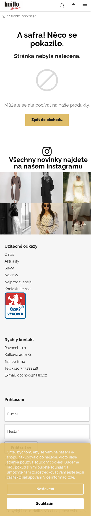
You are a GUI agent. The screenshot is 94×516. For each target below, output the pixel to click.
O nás (9, 254)
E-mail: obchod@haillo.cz (26, 375)
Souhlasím (45, 503)
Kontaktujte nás (18, 289)
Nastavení (45, 489)
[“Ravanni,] (15, 305)
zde (71, 477)
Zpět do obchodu (47, 120)
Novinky (11, 275)
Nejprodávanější (18, 282)
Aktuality (12, 261)
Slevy (9, 268)
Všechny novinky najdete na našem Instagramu (48, 163)
